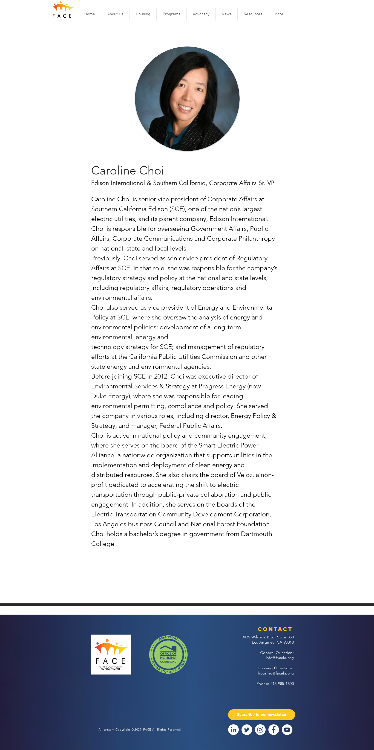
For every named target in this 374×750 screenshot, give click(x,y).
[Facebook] (273, 729)
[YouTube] (287, 729)
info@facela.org (280, 657)
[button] (115, 14)
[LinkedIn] (233, 729)
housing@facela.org (276, 673)
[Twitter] (246, 729)
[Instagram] (260, 729)
